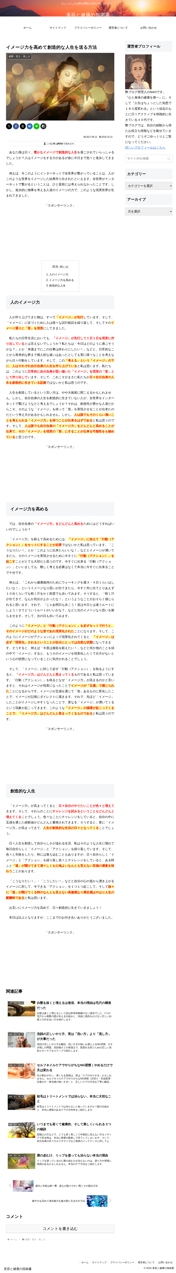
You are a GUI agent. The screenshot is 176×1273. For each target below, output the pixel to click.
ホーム (85, 1262)
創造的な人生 (57, 285)
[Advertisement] (60, 232)
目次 (55, 266)
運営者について (146, 1262)
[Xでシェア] (9, 126)
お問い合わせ (165, 1262)
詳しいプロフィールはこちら (145, 147)
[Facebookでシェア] (16, 126)
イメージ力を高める (61, 280)
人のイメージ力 (58, 274)
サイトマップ (99, 1262)
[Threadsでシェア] (23, 126)
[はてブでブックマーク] (30, 126)
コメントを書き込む (60, 1228)
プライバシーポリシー (122, 1262)
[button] (43, 126)
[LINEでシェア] (37, 126)
